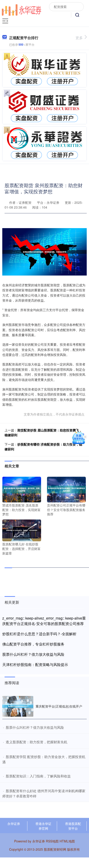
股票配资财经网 (55, 849)
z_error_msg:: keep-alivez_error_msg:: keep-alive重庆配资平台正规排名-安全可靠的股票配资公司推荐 (44, 620)
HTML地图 (67, 841)
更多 (79, 37)
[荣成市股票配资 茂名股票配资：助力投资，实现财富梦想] (21, 489)
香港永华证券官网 (43, 826)
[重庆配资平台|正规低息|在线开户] (17, 706)
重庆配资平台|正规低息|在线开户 (59, 706)
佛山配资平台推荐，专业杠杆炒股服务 (33, 644)
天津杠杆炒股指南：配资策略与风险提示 (35, 664)
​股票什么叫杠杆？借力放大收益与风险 (35, 727)
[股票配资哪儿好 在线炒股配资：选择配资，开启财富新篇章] (21, 530)
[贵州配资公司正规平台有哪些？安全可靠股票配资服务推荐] (66, 489)
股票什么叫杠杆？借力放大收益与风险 (33, 654)
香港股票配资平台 (73, 826)
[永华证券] (21, 9)
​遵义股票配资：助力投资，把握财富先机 (36, 741)
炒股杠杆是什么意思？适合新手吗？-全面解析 (39, 633)
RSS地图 (52, 841)
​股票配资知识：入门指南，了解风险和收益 (38, 776)
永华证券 (13, 823)
